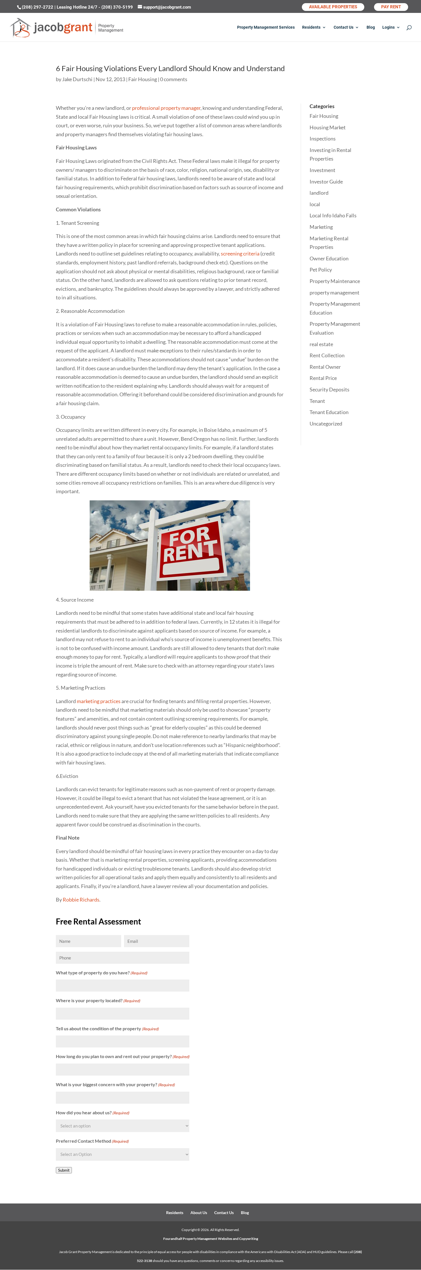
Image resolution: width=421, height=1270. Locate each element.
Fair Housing (142, 79)
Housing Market (328, 127)
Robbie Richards (81, 899)
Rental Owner (325, 367)
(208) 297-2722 (37, 7)
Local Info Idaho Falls (333, 215)
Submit (64, 1170)
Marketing (321, 227)
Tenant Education (329, 412)
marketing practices (99, 701)
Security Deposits (329, 389)
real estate (321, 344)
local (315, 204)
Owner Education (329, 258)
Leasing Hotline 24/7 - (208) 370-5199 (95, 7)
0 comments (173, 79)
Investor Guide (326, 181)
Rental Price (323, 378)
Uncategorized (326, 423)
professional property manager (166, 108)
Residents (311, 27)
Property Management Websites (207, 1238)
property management (334, 292)
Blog (371, 27)
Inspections (323, 138)
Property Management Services (266, 27)
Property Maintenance (335, 281)
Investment (322, 170)
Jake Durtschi (77, 79)
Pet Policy (321, 269)
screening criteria (240, 253)
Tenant (317, 401)
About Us (198, 1212)
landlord (319, 193)
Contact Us (343, 27)
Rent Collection (327, 355)
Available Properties (333, 7)
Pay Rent (391, 7)
